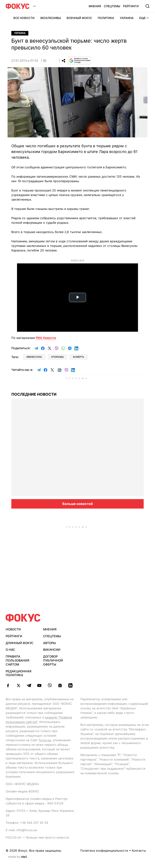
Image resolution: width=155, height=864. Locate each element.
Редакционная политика (18, 673)
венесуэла (35, 356)
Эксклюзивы (50, 18)
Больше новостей (77, 504)
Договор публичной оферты (53, 660)
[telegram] (29, 685)
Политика (106, 18)
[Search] (147, 6)
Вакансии (51, 649)
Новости (13, 629)
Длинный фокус (19, 643)
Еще (142, 18)
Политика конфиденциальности (104, 850)
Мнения (95, 6)
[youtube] (39, 685)
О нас (10, 649)
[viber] (49, 685)
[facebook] (8, 685)
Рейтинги (131, 6)
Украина (127, 18)
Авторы (49, 643)
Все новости (23, 18)
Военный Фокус (79, 18)
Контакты (139, 850)
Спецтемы (112, 6)
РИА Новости (46, 338)
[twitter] (18, 685)
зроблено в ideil (18, 857)
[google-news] (60, 685)
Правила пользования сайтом (17, 660)
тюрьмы (58, 356)
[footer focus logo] (23, 618)
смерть (79, 356)
